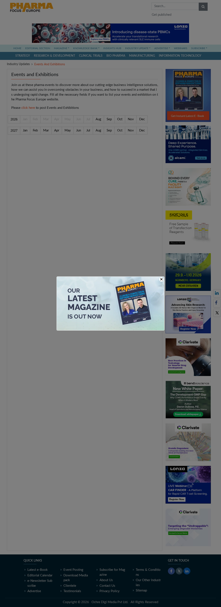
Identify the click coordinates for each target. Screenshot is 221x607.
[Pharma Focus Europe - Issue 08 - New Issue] (110, 303)
